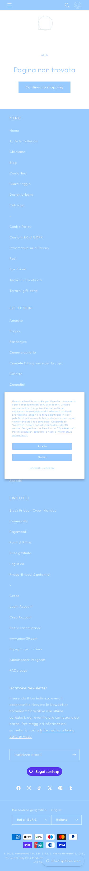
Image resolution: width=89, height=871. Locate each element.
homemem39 (23, 853)
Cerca (14, 596)
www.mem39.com (23, 638)
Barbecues (18, 342)
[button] (9, 5)
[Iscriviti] (74, 754)
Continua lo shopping (44, 87)
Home (14, 130)
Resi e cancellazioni (25, 628)
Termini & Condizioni (25, 280)
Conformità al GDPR (26, 237)
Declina (42, 457)
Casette (15, 374)
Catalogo (16, 205)
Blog (13, 162)
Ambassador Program (27, 660)
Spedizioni (17, 269)
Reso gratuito (20, 553)
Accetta (42, 446)
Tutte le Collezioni (23, 141)
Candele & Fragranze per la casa (35, 363)
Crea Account (20, 617)
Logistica (16, 564)
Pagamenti (18, 532)
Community (18, 521)
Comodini (17, 384)
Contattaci (18, 173)
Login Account (21, 606)
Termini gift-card (23, 291)
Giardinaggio (20, 184)
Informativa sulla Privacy (29, 248)
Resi (12, 258)
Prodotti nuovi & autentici (29, 574)
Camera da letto (22, 352)
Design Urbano (21, 194)
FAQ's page (18, 670)
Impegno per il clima (25, 649)
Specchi (15, 481)
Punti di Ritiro (20, 542)
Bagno (14, 331)
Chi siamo (17, 152)
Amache (16, 320)
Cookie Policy (20, 226)
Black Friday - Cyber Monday (32, 510)
